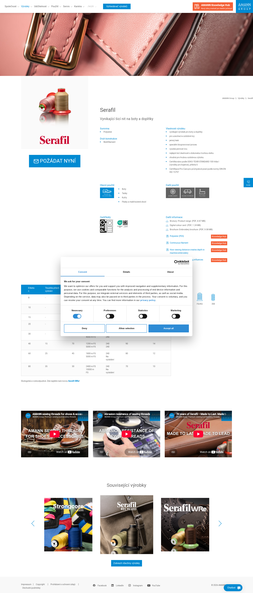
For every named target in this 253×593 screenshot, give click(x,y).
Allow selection (126, 328)
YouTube (156, 585)
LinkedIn (120, 585)
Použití (54, 6)
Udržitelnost (40, 6)
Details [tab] (126, 272)
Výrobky (25, 6)
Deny (84, 328)
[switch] (110, 316)
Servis (66, 6)
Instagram (138, 585)
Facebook (102, 585)
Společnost (10, 6)
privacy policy (147, 300)
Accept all (169, 328)
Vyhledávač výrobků (116, 6)
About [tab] (170, 272)
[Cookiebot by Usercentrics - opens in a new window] (176, 262)
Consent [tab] (82, 272)
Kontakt (248, 185)
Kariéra (78, 6)
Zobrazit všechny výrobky (126, 563)
